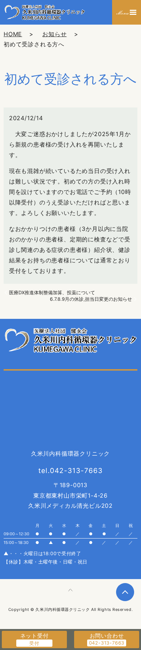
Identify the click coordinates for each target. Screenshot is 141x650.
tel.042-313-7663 (70, 471)
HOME (13, 34)
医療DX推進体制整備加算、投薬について (52, 292)
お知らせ (54, 34)
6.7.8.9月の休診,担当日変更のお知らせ (91, 299)
